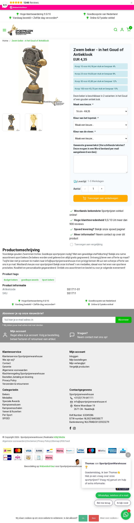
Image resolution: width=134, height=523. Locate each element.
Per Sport (7, 415)
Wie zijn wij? (8, 359)
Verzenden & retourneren (15, 384)
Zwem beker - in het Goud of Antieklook (30, 40)
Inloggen (73, 356)
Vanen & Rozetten (11, 411)
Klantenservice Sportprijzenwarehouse (22, 356)
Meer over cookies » (109, 518)
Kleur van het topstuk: (85, 118)
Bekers (6, 394)
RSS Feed (65, 441)
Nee (94, 518)
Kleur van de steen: (84, 131)
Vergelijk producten (79, 366)
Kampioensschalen (12, 408)
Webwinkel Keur (47, 466)
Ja (83, 518)
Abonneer (123, 319)
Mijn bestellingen (78, 359)
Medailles (7, 397)
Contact (6, 363)
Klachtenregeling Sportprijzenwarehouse (23, 373)
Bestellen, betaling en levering (17, 377)
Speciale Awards (11, 401)
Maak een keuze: (83, 104)
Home (5, 40)
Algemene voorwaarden (14, 370)
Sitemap (55, 441)
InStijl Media (59, 437)
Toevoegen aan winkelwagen (102, 198)
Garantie (6, 366)
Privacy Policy (9, 380)
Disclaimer (31, 441)
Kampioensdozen (11, 404)
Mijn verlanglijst (77, 363)
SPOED (6, 418)
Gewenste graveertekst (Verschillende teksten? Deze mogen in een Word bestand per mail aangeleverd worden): (99, 148)
